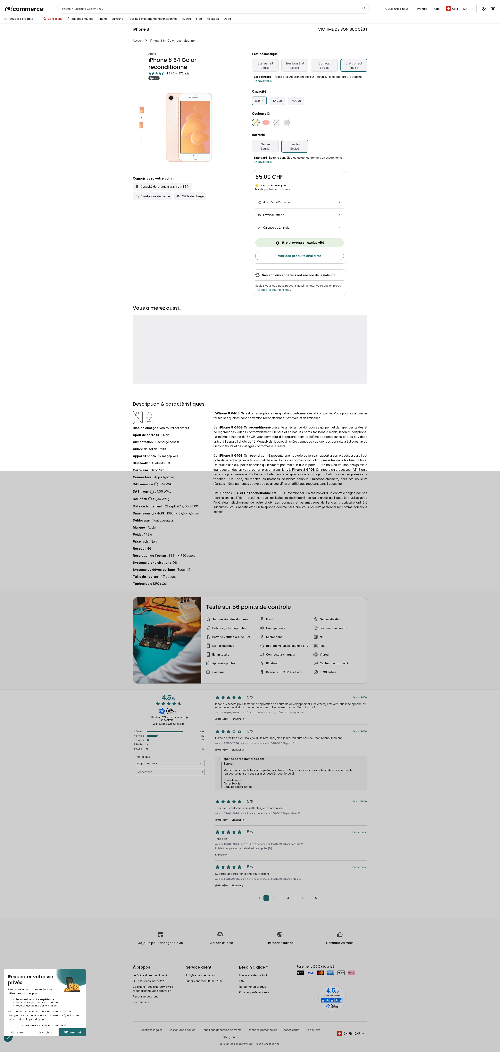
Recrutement (141, 1002)
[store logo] (24, 8)
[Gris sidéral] (286, 122)
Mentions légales (151, 1029)
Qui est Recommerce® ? (148, 981)
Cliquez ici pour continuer (273, 289)
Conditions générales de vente (222, 1029)
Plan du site (313, 1029)
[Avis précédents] (259, 898)
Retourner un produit (252, 986)
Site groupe (230, 1037)
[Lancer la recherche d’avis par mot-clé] (202, 772)
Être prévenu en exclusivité (302, 242)
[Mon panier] (493, 8)
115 (315, 898)
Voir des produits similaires (299, 256)
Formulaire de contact (253, 975)
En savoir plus (263, 80)
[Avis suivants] (323, 898)
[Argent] (276, 122)
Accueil (137, 40)
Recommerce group (146, 996)
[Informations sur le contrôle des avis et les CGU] (186, 717)
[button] (459, 9)
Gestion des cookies (182, 1029)
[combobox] (208, 8)
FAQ (241, 981)
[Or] (255, 122)
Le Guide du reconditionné (150, 975)
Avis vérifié (360, 697)
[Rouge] (266, 122)
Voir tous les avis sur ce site (169, 724)
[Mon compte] (483, 8)
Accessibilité (291, 1029)
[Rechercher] (364, 8)
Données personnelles (262, 1029)
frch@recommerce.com (201, 975)
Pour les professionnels (254, 992)
